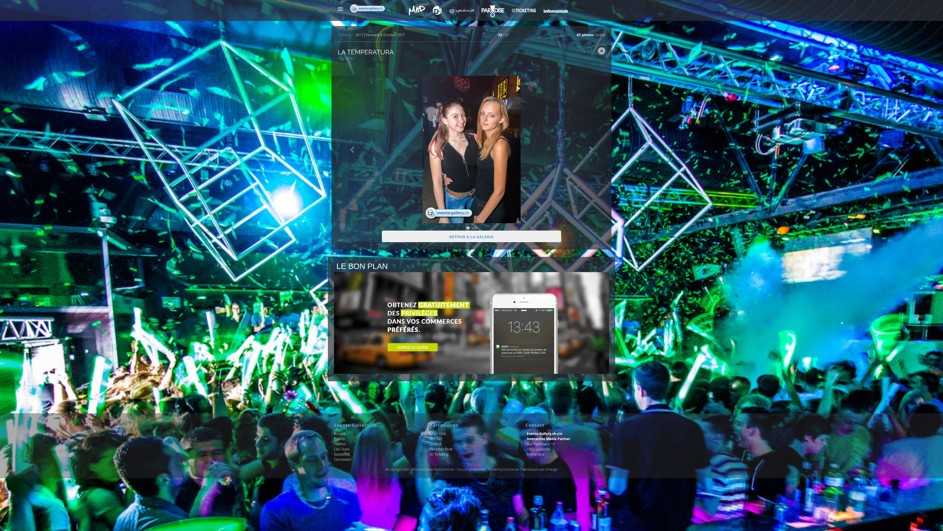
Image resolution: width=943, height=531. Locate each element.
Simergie (551, 469)
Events (339, 438)
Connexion (343, 459)
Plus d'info (345, 58)
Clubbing (344, 35)
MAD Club (438, 433)
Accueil (339, 433)
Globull (600, 34)
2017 (359, 35)
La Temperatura (366, 52)
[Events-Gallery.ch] (368, 8)
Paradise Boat (441, 448)
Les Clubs (342, 448)
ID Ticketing (439, 454)
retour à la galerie (471, 237)
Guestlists (342, 454)
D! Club (436, 438)
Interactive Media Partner (436, 469)
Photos (340, 443)
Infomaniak (511, 469)
